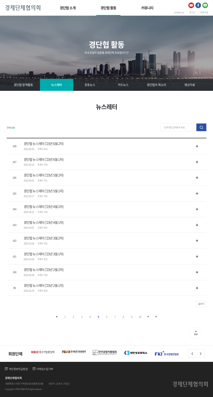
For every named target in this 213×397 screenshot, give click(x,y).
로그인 (192, 12)
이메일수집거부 (44, 369)
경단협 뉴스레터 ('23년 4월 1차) (44, 222)
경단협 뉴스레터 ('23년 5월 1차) (44, 191)
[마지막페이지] (156, 316)
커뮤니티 (147, 7)
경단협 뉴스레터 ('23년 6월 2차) (44, 144)
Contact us (179, 12)
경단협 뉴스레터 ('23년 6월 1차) (44, 160)
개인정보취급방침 (18, 369)
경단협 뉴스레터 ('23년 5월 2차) (44, 175)
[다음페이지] (148, 316)
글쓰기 (201, 303)
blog (65, 389)
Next (200, 354)
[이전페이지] (56, 316)
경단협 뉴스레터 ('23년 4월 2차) (44, 207)
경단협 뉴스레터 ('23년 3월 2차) (44, 238)
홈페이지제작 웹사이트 (52, 389)
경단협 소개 (68, 7)
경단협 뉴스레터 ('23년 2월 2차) (44, 270)
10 (140, 317)
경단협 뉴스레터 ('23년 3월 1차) (44, 254)
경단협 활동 (108, 7)
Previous (192, 354)
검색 (201, 127)
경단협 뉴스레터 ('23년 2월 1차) (44, 286)
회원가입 (204, 12)
